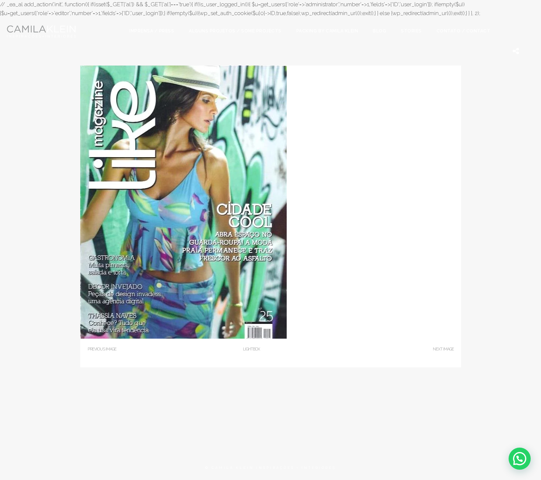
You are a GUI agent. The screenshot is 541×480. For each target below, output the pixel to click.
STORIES (411, 30)
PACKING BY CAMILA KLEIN (327, 30)
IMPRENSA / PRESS (151, 30)
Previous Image (102, 349)
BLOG (379, 30)
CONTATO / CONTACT (463, 30)
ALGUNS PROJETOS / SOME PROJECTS (235, 30)
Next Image (443, 349)
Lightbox (251, 349)
